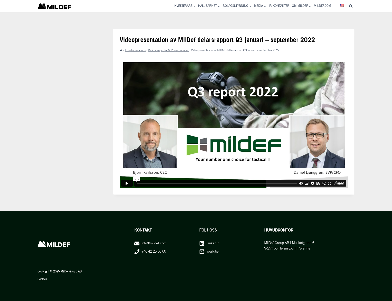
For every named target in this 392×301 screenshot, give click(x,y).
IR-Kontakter (279, 6)
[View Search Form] (350, 6)
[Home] (121, 50)
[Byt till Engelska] (342, 6)
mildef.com (322, 6)
